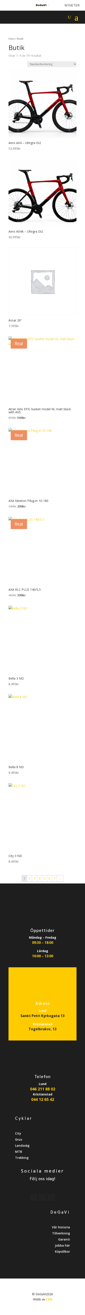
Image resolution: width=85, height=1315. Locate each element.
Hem (11, 39)
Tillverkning (61, 1233)
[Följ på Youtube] (12, 5)
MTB (18, 1152)
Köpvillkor (62, 1251)
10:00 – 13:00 (42, 956)
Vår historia (61, 1227)
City (18, 1133)
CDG (49, 1299)
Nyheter (72, 5)
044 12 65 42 (42, 1099)
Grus (18, 1139)
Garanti (64, 1239)
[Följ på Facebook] (5, 5)
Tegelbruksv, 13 (42, 1029)
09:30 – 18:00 (42, 942)
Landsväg (22, 1145)
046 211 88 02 (42, 1089)
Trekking (22, 1158)
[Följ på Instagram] (20, 5)
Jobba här (62, 1245)
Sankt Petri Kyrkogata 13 (42, 1015)
